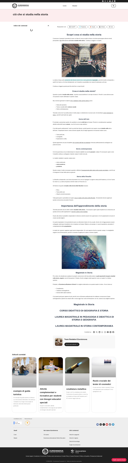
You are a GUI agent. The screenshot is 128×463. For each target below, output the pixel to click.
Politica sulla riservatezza (54, 456)
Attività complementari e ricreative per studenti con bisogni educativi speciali (50, 396)
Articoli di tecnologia (74, 441)
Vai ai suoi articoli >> (72, 344)
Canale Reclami (74, 456)
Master (74, 6)
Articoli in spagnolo (74, 434)
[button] (113, 5)
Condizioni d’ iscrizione (40, 456)
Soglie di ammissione (74, 444)
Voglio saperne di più (119, 460)
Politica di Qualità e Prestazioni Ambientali (91, 456)
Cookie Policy (65, 456)
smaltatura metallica (76, 389)
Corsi (64, 6)
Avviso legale (29, 456)
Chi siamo (46, 434)
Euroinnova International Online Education (54, 438)
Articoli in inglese (73, 438)
